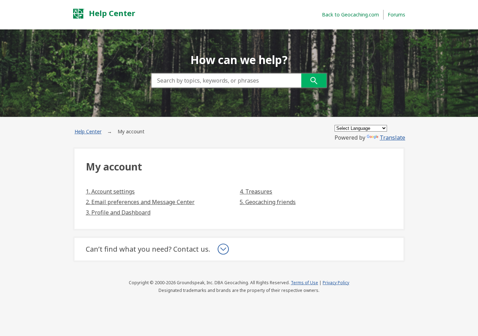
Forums (396, 14)
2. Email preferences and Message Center (140, 202)
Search (313, 81)
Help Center (111, 13)
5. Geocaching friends (268, 202)
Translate (392, 137)
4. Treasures (256, 191)
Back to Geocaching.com (350, 14)
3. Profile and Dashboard (118, 212)
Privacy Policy (336, 283)
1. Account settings (110, 191)
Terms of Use (304, 283)
